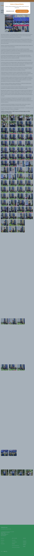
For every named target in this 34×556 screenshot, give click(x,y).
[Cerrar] (29, 3)
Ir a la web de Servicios (22, 11)
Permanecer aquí (10, 11)
